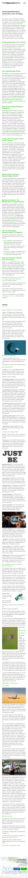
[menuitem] (24, 3)
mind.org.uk (10, 369)
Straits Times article (13, 62)
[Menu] (24, 3)
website (16, 837)
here (8, 833)
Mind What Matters (10, 215)
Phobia (4, 305)
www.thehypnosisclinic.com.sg (8, 296)
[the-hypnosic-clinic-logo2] (11, 3)
